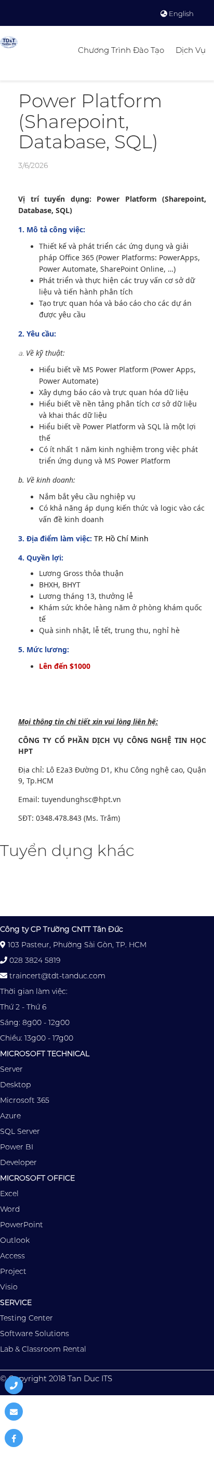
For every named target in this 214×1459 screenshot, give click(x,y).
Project (13, 1271)
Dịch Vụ (191, 50)
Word (10, 1209)
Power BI (16, 1147)
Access (12, 1255)
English (180, 13)
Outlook (15, 1240)
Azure (10, 1115)
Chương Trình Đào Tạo (121, 50)
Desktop (15, 1084)
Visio (9, 1287)
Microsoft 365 (24, 1100)
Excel (9, 1193)
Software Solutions (34, 1333)
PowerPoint (21, 1224)
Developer (18, 1162)
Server (11, 1069)
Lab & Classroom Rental (43, 1349)
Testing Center (26, 1318)
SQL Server (20, 1131)
